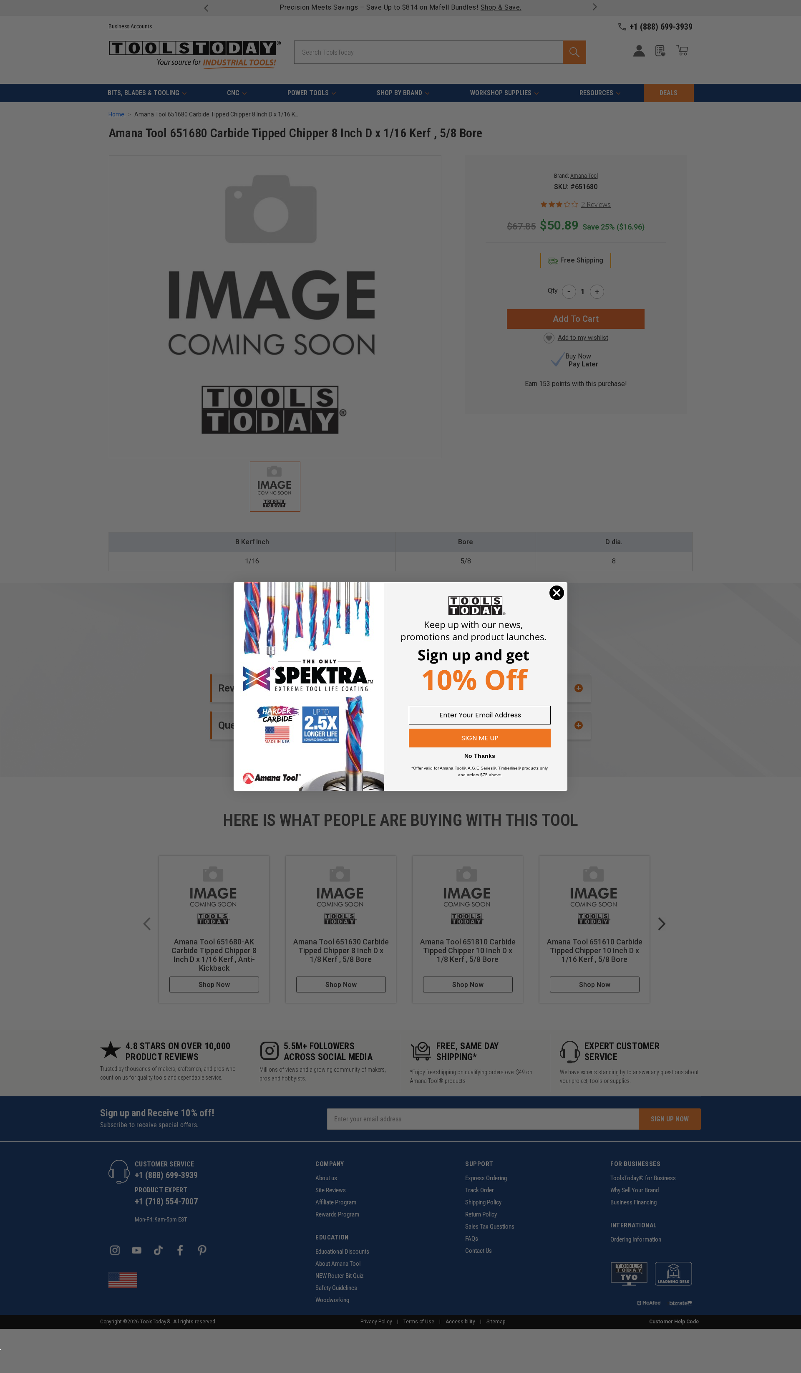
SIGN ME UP (480, 738)
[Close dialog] (556, 593)
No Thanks (479, 755)
